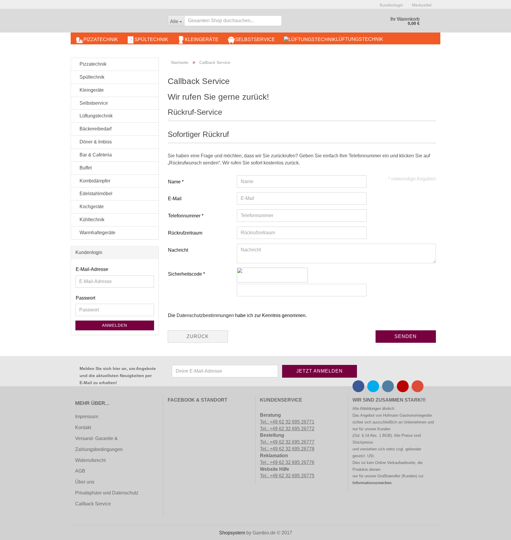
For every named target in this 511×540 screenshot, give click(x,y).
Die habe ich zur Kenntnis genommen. (237, 315)
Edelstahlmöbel (95, 193)
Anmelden (114, 325)
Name (175, 181)
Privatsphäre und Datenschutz (106, 492)
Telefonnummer (185, 215)
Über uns (84, 481)
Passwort (85, 297)
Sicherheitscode (185, 274)
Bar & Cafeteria (95, 154)
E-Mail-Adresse (92, 269)
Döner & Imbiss (95, 141)
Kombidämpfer (94, 180)
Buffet (85, 167)
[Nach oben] (16, 531)
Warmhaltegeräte (96, 232)
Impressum (86, 416)
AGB (80, 470)
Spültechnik (151, 39)
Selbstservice (255, 39)
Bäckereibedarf (94, 128)
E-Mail (175, 198)
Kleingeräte (202, 39)
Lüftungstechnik (359, 39)
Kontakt (83, 427)
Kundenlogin (391, 5)
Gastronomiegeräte (416, 415)
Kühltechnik (91, 219)
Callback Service (93, 503)
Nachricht (178, 250)
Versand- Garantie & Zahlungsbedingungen (99, 444)
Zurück (198, 336)
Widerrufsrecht (90, 460)
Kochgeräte (91, 206)
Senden (405, 336)
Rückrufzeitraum (185, 232)
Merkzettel (421, 5)
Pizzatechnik (100, 39)
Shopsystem (232, 532)
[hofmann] (117, 22)
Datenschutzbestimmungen (205, 315)
